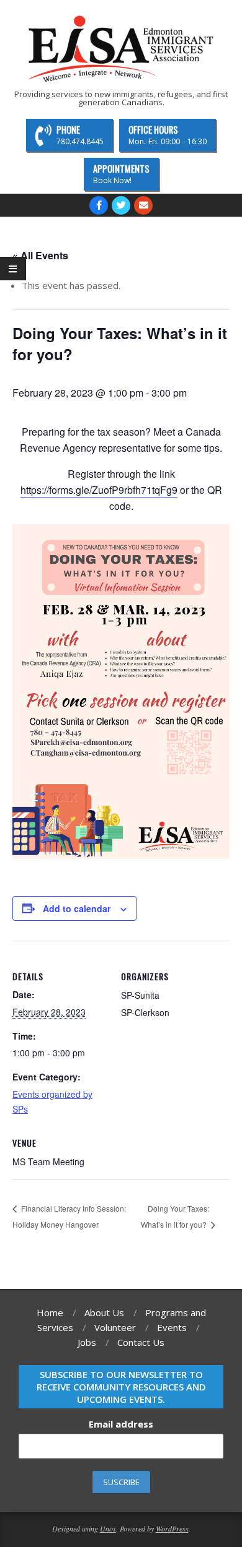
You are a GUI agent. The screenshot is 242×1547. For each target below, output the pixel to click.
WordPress (172, 1528)
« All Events (40, 255)
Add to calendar (76, 908)
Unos (108, 1528)
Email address (121, 1424)
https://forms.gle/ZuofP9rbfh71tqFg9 (98, 490)
